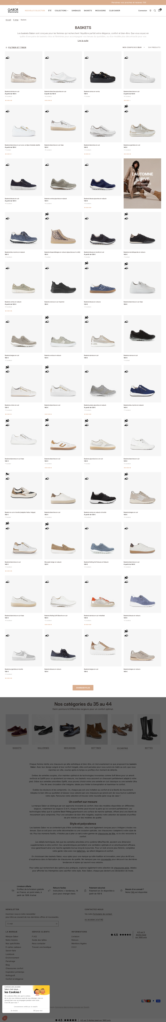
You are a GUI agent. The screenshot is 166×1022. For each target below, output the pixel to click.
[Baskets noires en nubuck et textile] (103, 491)
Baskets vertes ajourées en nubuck (55, 198)
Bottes (149, 748)
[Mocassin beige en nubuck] (63, 540)
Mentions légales (79, 943)
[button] (4, 1018)
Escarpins (122, 748)
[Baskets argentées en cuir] (142, 123)
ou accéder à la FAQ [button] (94, 920)
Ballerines (43, 748)
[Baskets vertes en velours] (63, 334)
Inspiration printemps (15, 972)
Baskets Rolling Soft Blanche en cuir (56, 615)
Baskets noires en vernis (92, 91)
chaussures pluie (121, 868)
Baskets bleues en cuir (12, 198)
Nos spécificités (13, 943)
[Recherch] (155, 10)
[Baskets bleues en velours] (103, 280)
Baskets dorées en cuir (12, 91)
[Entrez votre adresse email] (56, 923)
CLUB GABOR (114, 10)
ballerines (81, 851)
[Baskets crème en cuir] (23, 384)
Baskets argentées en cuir (132, 145)
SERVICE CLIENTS (41, 932)
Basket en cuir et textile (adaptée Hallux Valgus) (20, 512)
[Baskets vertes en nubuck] (23, 280)
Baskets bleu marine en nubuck (15, 252)
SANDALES (76, 10)
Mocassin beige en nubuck (52, 562)
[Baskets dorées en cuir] (23, 70)
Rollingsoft (10, 975)
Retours (74, 940)
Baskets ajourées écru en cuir (93, 459)
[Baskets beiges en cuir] (23, 334)
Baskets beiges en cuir (12, 355)
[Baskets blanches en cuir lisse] (63, 123)
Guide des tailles (39, 940)
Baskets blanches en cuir (132, 91)
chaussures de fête (106, 833)
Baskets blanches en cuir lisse (54, 145)
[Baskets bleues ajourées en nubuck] (103, 177)
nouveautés (106, 859)
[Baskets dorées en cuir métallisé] (103, 594)
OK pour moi (37, 1010)
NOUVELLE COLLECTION (35, 10)
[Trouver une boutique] (150, 10)
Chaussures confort (14, 968)
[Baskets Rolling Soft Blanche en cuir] (63, 594)
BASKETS (88, 10)
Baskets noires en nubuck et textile (95, 512)
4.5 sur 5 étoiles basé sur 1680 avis (141, 934)
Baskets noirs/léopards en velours (134, 252)
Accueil (8, 20)
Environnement (12, 958)
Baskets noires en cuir (131, 355)
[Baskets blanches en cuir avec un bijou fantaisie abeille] (23, 123)
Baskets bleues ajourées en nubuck (95, 198)
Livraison (75, 936)
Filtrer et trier (17, 47)
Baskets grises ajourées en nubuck (95, 405)
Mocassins (70, 748)
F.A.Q (34, 936)
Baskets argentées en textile (14, 669)
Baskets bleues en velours (92, 302)
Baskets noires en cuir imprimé (54, 302)
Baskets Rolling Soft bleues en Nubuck (96, 562)
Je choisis (14, 1010)
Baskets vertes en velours (52, 355)
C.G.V (73, 947)
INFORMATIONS (79, 932)
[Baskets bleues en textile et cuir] (103, 230)
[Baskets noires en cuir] (142, 334)
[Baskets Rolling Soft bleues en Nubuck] (103, 540)
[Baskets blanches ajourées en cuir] (63, 70)
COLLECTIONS (61, 10)
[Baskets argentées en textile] (23, 647)
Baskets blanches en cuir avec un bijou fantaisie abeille (22, 145)
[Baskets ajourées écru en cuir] (103, 437)
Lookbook (10, 954)
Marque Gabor (12, 936)
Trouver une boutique (41, 947)
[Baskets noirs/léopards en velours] (142, 230)
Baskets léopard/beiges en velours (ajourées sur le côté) (62, 252)
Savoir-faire (11, 950)
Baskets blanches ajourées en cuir (55, 91)
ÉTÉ (49, 10)
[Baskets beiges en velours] (142, 647)
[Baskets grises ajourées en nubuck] (103, 384)
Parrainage (10, 961)
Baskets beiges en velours (132, 669)
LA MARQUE (12, 932)
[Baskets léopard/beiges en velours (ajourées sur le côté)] (63, 230)
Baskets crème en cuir (12, 405)
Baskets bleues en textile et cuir (94, 252)
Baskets (17, 748)
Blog (8, 965)
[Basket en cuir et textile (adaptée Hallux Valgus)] (23, 491)
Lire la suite (83, 40)
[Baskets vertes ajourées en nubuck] (63, 177)
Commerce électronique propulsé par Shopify (72, 1007)
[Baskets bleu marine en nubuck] (23, 230)
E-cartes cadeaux (13, 947)
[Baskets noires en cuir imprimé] (63, 280)
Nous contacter (38, 943)
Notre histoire (12, 940)
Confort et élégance (14, 979)
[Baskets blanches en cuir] (142, 70)
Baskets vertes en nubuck (13, 302)
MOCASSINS (100, 10)
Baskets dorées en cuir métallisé (94, 615)
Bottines (96, 748)
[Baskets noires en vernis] (103, 70)
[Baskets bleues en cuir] (23, 177)
